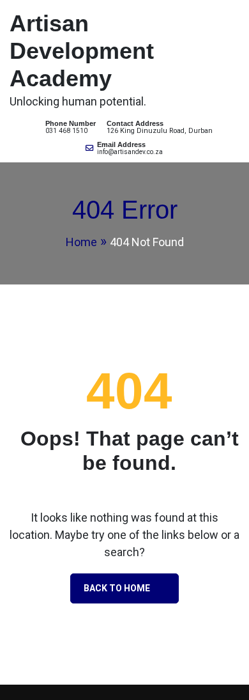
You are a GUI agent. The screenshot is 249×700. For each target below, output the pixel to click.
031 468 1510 (66, 130)
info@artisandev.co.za (130, 151)
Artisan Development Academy (82, 50)
